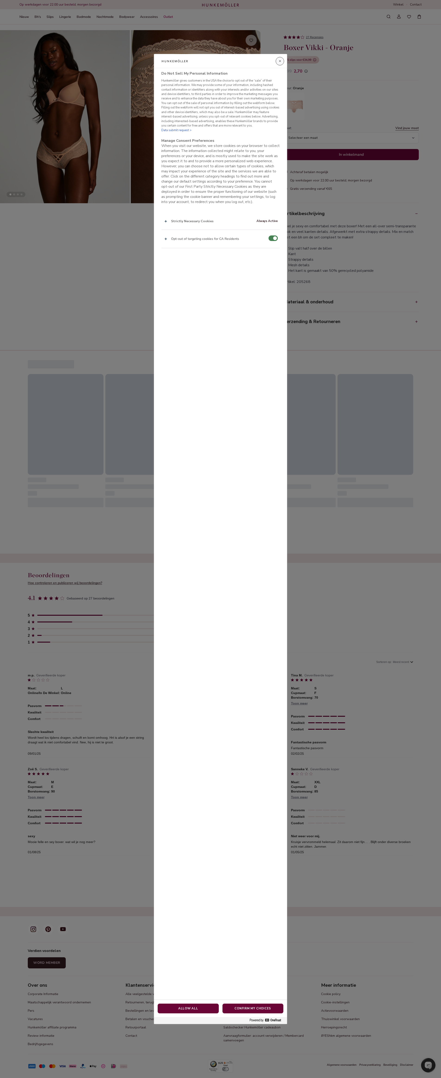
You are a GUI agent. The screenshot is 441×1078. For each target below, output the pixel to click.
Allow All (188, 1008)
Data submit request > (176, 130)
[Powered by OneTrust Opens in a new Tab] (267, 1020)
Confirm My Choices (253, 1008)
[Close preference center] (280, 61)
